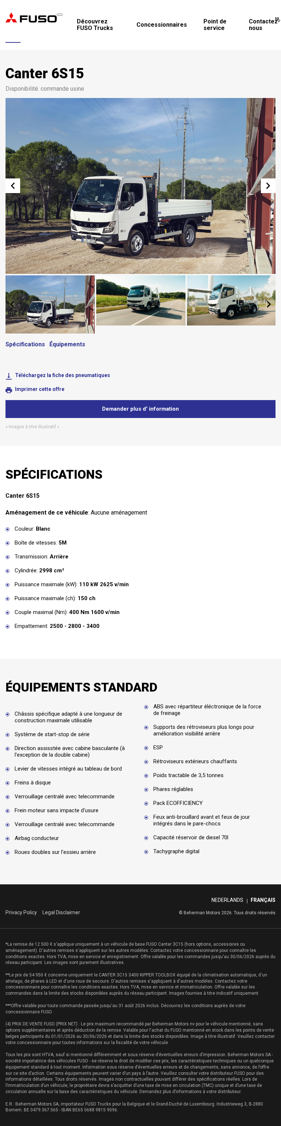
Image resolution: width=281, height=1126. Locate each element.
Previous (12, 185)
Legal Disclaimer (61, 912)
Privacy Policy (21, 912)
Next (268, 185)
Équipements (67, 344)
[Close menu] (60, 15)
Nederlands (227, 900)
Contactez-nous (264, 24)
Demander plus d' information (140, 409)
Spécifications (25, 344)
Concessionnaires (161, 25)
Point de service (214, 24)
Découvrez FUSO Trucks (95, 24)
